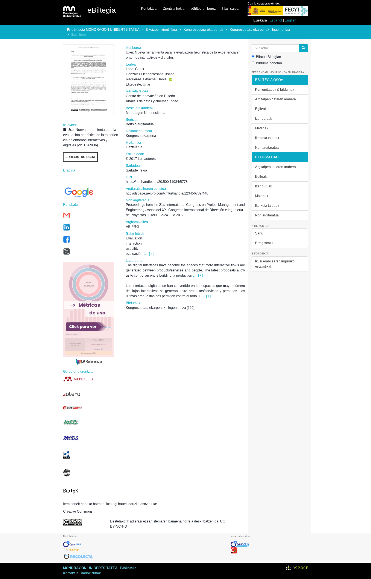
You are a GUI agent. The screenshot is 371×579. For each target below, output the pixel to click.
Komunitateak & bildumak (274, 89)
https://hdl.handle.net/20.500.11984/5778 (157, 182)
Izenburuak (263, 118)
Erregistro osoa (80, 157)
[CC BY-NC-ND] (83, 522)
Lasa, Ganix (135, 69)
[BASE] (143, 550)
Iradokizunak (91, 573)
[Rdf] (91, 455)
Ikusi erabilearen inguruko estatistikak (275, 263)
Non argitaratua (267, 147)
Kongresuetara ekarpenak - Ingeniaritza (260, 29)
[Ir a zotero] (91, 394)
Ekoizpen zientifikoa (161, 29)
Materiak (261, 128)
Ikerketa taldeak (267, 138)
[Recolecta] (143, 557)
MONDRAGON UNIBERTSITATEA (90, 568)
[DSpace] (297, 567)
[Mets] (91, 422)
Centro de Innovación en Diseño (150, 96)
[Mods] (91, 438)
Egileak (261, 109)
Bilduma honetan (269, 63)
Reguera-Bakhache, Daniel (146, 79)
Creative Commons (78, 511)
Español (275, 20)
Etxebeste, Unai (138, 84)
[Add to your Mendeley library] (91, 379)
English (290, 20)
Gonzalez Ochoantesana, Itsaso (150, 74)
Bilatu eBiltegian (268, 57)
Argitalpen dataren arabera (275, 99)
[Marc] (91, 472)
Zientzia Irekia (173, 8)
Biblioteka (128, 568)
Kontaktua (149, 8)
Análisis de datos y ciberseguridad (152, 101)
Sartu (259, 233)
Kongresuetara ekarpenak (203, 29)
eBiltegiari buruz (203, 8)
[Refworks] (91, 407)
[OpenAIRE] (143, 544)
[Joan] (303, 48)
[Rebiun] (269, 550)
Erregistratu (264, 243)
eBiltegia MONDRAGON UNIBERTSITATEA (105, 29)
